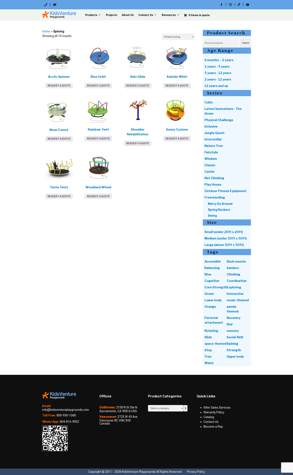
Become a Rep (213, 426)
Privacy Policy (196, 471)
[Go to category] (185, 408)
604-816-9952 (69, 421)
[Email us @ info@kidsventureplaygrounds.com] (54, 4)
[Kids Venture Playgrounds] (59, 398)
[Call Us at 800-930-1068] (45, 4)
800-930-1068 (66, 415)
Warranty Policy (213, 412)
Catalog (208, 417)
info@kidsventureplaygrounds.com (65, 409)
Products (91, 15)
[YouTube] (247, 4)
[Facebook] (221, 4)
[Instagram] (230, 4)
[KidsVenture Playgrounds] (59, 17)
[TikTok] (239, 4)
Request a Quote (59, 85)
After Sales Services (216, 407)
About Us (128, 15)
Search (245, 43)
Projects (111, 15)
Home (46, 31)
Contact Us (145, 15)
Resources (169, 15)
